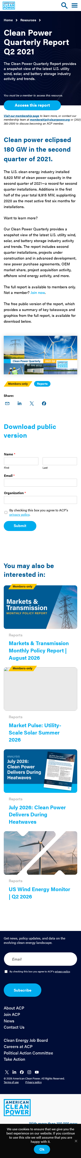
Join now (38, 292)
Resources (28, 19)
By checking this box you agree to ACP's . (38, 512)
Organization (15, 493)
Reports (42, 383)
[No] (76, 1141)
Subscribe (22, 990)
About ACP (14, 1008)
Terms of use (11, 1082)
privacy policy (19, 514)
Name (9, 454)
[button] (74, 5)
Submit (20, 525)
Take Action (14, 1059)
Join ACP (12, 1014)
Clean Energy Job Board (26, 1040)
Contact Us (14, 1027)
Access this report (32, 105)
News (9, 1021)
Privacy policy (33, 1082)
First (6, 468)
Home (8, 19)
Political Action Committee (28, 1053)
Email (9, 475)
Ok (41, 1149)
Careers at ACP (18, 1046)
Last (45, 468)
